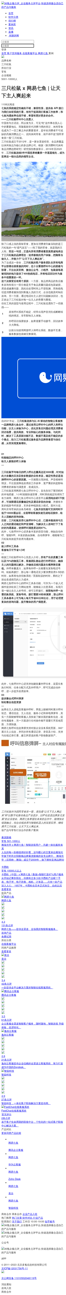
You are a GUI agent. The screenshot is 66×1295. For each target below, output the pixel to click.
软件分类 (13, 17)
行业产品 (38, 1217)
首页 (10, 13)
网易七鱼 (43, 53)
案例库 (12, 24)
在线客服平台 (30, 53)
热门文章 (17, 1217)
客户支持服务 (14, 53)
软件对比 (28, 1217)
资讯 (10, 28)
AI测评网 (13, 35)
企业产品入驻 (30, 1214)
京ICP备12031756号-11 (14, 1268)
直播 (10, 31)
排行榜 (12, 20)
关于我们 (17, 1221)
